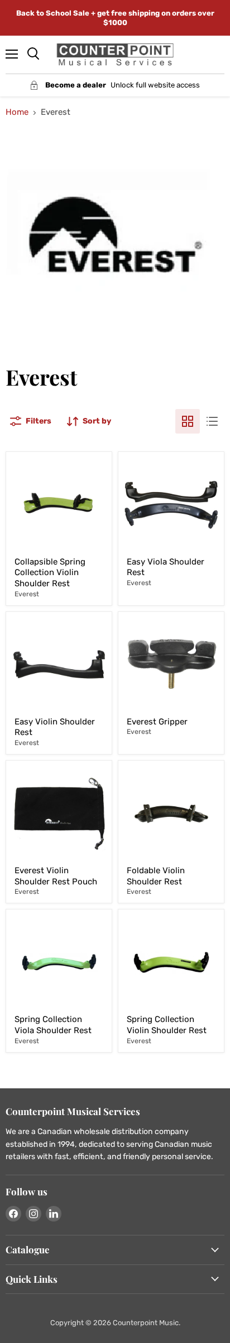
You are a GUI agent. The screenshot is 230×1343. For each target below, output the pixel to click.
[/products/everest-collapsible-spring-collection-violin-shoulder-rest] (59, 504)
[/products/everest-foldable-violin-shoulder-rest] (171, 813)
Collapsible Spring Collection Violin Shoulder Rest (50, 572)
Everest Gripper (157, 722)
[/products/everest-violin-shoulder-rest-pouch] (59, 813)
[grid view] (187, 421)
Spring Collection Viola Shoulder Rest (53, 1024)
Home (17, 112)
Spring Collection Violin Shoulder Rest (167, 1024)
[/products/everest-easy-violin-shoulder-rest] (59, 664)
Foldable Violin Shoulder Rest (156, 876)
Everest (27, 594)
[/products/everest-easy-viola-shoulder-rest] (171, 504)
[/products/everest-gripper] (171, 664)
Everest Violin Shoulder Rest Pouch (56, 876)
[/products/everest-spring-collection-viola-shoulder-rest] (59, 962)
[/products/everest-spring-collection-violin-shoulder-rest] (171, 962)
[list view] (212, 421)
